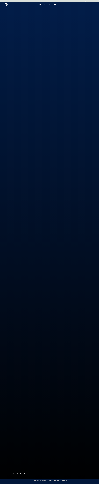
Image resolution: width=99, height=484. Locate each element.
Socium (50, 4)
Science (40, 4)
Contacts (55, 4)
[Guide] (92, 4)
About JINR (35, 4)
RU (93, 4)
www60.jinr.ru (55, 1)
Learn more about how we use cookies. (60, 480)
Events (45, 4)
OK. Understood (49, 482)
